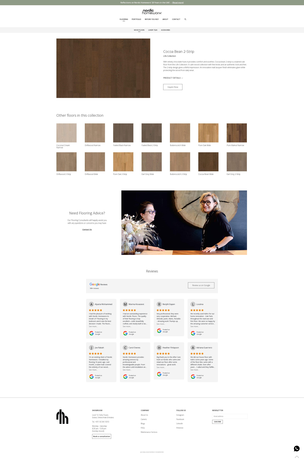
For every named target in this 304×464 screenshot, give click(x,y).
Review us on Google (201, 285)
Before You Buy (152, 19)
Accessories (165, 30)
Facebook (180, 419)
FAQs (143, 428)
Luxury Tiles (152, 30)
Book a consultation (101, 436)
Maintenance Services (149, 432)
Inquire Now (173, 87)
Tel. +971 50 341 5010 (100, 422)
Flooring (124, 19)
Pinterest (179, 428)
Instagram (180, 415)
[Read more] (178, 2)
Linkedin (179, 423)
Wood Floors (139, 30)
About (165, 19)
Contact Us (87, 230)
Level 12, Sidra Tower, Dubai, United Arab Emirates (103, 416)
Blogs (143, 423)
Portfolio (136, 19)
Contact (176, 19)
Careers (144, 419)
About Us (144, 415)
